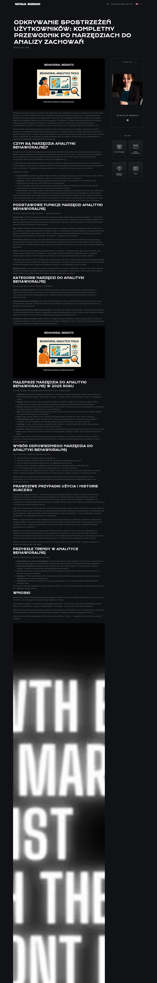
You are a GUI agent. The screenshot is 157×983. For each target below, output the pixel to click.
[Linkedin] (127, 120)
